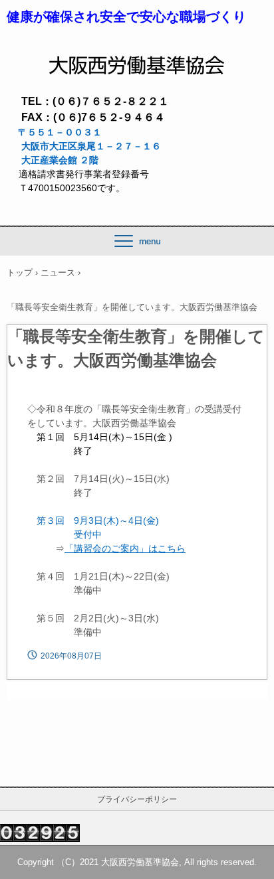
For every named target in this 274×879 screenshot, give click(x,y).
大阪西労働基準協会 (137, 60)
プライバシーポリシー (137, 799)
